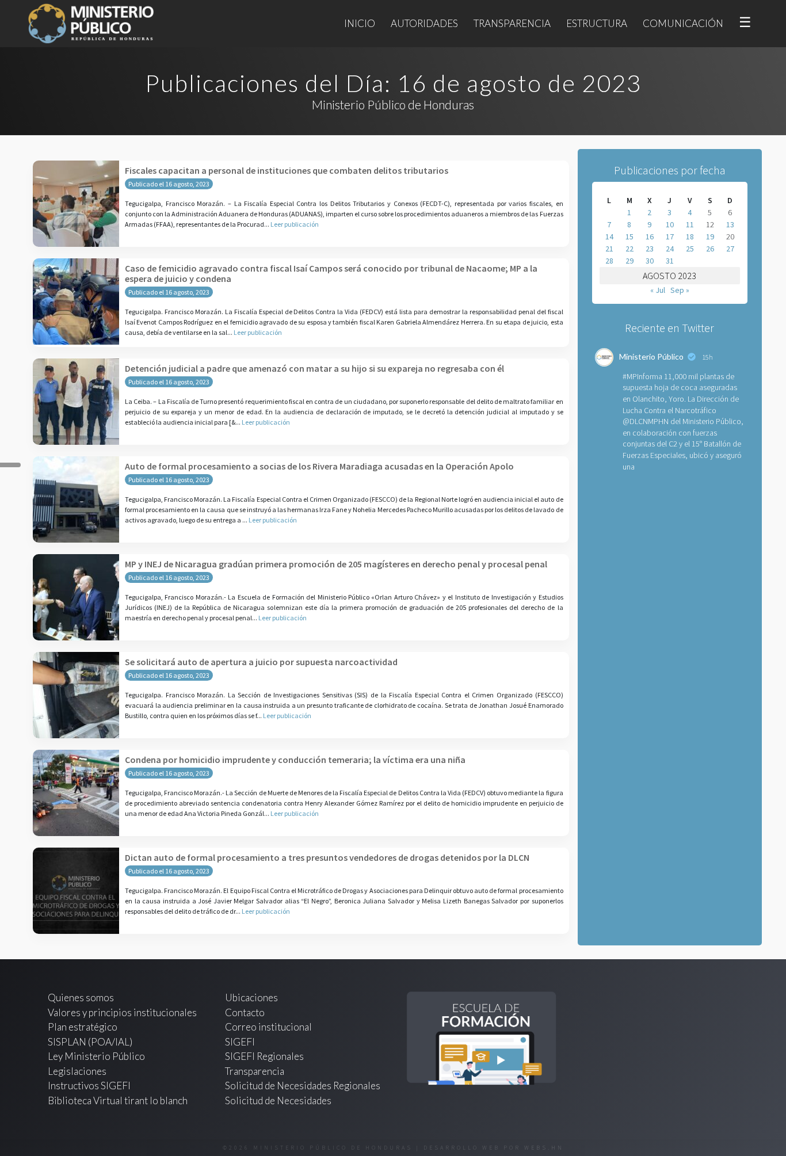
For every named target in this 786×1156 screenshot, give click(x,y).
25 (690, 248)
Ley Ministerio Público (96, 1056)
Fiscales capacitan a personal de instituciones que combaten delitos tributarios (286, 170)
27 (730, 248)
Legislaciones (77, 1071)
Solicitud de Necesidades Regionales (302, 1085)
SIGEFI (240, 1042)
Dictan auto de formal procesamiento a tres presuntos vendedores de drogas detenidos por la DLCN (327, 857)
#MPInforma (642, 376)
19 (710, 236)
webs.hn (544, 1147)
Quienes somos (81, 997)
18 (690, 236)
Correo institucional (268, 1027)
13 (730, 224)
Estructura (596, 23)
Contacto (245, 1012)
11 (690, 224)
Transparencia (512, 23)
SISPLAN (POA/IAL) (90, 1042)
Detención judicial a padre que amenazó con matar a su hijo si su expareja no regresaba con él (314, 368)
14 (609, 236)
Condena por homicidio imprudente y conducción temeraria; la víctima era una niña (295, 759)
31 (670, 260)
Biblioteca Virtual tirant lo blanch (118, 1100)
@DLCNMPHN (646, 421)
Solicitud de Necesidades (278, 1100)
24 (670, 248)
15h (707, 357)
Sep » (679, 290)
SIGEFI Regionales (264, 1056)
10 (670, 224)
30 (650, 260)
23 (650, 248)
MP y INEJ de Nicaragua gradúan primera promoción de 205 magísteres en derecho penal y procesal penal (336, 564)
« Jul (657, 290)
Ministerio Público (651, 356)
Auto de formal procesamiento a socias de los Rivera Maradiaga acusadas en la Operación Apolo (319, 466)
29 (629, 260)
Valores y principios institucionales (122, 1012)
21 (609, 248)
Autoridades (424, 23)
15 (629, 236)
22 (629, 248)
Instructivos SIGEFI (89, 1085)
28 (609, 260)
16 (650, 236)
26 (710, 248)
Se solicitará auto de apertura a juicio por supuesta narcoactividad (261, 661)
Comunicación (683, 23)
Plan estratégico (83, 1027)
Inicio (359, 23)
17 (670, 236)
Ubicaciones (251, 997)
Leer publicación (294, 224)
